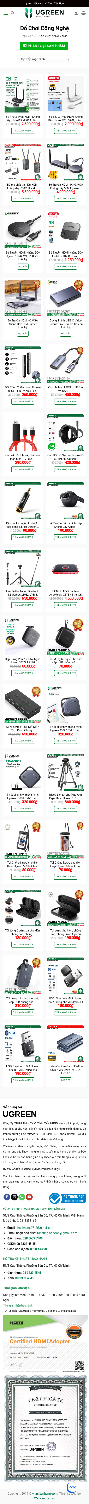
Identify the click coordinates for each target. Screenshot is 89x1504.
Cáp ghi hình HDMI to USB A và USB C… (65, 389)
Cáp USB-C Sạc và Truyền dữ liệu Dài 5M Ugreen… (65, 457)
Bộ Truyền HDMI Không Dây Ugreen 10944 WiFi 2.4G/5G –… (23, 256)
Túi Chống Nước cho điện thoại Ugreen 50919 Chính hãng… (22, 866)
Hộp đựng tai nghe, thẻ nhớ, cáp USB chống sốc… (66, 661)
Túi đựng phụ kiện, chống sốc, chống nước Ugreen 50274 (65, 934)
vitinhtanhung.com (45, 1493)
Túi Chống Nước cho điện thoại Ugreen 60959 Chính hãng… (65, 866)
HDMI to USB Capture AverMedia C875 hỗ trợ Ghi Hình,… (65, 595)
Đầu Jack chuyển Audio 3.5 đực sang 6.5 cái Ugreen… (22, 525)
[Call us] (21, 1197)
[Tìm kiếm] (12, 13)
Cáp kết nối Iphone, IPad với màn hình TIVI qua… (22, 457)
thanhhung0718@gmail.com (35, 1228)
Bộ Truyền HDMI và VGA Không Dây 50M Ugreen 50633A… (22, 324)
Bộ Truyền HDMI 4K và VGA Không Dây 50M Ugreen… (65, 186)
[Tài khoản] (76, 13)
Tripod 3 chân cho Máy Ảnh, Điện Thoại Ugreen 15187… (66, 796)
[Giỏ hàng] (83, 13)
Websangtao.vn (44, 1498)
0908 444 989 (39, 1249)
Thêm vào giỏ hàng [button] (23, 131)
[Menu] (5, 13)
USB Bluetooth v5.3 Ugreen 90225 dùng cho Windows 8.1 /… (65, 1002)
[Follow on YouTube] (29, 1197)
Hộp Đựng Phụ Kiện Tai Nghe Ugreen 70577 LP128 (22, 661)
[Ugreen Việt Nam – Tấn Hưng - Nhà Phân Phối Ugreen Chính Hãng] (44, 13)
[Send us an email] (14, 1197)
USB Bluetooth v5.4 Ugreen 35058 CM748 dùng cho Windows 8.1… (22, 1070)
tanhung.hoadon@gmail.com (57, 1233)
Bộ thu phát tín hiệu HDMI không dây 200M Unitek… (22, 186)
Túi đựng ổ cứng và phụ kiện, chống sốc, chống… (23, 932)
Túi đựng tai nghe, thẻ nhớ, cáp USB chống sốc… (22, 1000)
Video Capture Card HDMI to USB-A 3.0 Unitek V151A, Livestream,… (66, 1070)
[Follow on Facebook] (7, 1197)
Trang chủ (29, 36)
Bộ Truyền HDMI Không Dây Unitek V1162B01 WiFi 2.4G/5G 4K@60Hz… (66, 256)
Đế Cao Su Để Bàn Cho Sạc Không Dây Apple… (66, 525)
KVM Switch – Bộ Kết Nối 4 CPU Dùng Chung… (22, 728)
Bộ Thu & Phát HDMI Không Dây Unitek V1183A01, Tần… (65, 118)
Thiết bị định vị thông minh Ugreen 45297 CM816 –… (66, 728)
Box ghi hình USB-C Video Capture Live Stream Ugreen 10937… (66, 324)
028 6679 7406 (33, 1238)
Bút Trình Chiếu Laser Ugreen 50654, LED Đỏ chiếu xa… (23, 389)
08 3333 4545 (32, 1273)
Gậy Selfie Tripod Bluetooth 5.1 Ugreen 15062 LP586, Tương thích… (22, 595)
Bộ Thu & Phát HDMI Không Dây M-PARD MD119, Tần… (23, 118)
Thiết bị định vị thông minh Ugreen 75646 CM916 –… (22, 796)
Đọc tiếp (22, 266)
